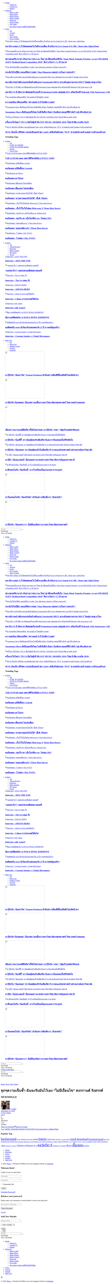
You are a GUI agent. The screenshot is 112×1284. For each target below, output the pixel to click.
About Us (13, 5)
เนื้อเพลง (77, 1145)
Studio (95, 1141)
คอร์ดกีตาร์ (45, 1145)
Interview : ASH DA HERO (17, 289)
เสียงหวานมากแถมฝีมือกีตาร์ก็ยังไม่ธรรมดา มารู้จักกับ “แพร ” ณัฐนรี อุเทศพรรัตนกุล (42, 430)
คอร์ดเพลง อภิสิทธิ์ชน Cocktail (18, 168)
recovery (79, 1141)
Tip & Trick (14, 151)
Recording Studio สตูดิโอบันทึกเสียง (23, 27)
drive (105, 1139)
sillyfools (84, 1141)
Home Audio (14, 22)
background (8, 1139)
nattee (14, 1109)
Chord (49, 1139)
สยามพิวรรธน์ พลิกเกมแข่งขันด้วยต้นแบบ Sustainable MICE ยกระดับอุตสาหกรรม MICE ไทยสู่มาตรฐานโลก (53, 82)
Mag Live (8, 340)
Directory (8, 10)
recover (74, 1141)
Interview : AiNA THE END (17, 261)
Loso (40, 1141)
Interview (13, 249)
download (82, 1138)
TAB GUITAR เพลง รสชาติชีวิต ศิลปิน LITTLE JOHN (29, 158)
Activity (12, 33)
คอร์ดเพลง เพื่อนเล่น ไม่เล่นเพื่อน (19, 188)
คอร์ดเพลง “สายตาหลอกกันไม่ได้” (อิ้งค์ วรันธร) (26, 198)
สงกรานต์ (47, 1129)
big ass (18, 1139)
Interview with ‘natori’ (15, 308)
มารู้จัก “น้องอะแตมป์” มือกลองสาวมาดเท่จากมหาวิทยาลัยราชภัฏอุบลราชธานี (40, 460)
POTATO (65, 1141)
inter (32, 1141)
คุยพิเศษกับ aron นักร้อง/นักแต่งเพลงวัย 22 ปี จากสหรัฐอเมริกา (32, 327)
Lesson (7, 141)
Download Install (96, 1139)
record (70, 1141)
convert (57, 1139)
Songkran (40, 1129)
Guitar (12, 1141)
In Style (12, 348)
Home (7, 3)
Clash (53, 1139)
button (42, 1139)
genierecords (5, 1141)
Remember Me (9, 1184)
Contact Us (13, 7)
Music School (14, 18)
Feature (7, 243)
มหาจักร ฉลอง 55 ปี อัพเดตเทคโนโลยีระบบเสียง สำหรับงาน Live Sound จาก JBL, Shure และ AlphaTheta (52, 46)
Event (12, 35)
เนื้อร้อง (68, 1146)
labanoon (36, 1141)
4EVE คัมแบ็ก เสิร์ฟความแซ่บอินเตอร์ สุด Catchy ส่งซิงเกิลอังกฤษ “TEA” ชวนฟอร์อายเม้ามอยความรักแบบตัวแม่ (55, 132)
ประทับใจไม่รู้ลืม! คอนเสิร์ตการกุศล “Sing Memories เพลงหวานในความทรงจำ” (40, 72)
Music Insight (14, 251)
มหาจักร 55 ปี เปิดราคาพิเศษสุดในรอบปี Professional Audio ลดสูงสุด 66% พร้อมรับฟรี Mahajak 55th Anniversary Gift (57, 92)
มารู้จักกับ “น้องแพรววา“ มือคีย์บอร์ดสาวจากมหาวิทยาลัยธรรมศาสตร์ (36, 524)
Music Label (14, 12)
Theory (12, 149)
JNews (9, 1164)
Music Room (14, 16)
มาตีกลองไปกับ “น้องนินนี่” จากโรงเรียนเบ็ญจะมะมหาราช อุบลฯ (33, 470)
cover (68, 1139)
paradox (55, 1141)
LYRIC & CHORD (16, 145)
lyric (43, 1141)
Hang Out (13, 344)
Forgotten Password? (8, 1192)
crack (73, 1139)
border (35, 1139)
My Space (13, 253)
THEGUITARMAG (102, 1141)
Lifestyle (13, 350)
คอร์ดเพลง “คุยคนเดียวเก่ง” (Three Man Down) (26, 228)
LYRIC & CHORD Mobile (19, 147)
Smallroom (90, 1141)
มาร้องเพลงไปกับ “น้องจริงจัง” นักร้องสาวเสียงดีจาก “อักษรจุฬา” (33, 497)
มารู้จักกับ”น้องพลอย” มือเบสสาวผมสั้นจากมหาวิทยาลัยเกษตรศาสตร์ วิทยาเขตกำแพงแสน (45, 402)
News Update (14, 39)
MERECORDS (10, 1129)
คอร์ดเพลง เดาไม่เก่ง (14, 178)
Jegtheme (50, 1164)
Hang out (13, 20)
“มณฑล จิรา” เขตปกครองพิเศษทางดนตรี (23, 270)
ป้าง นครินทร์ (62, 1145)
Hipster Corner (15, 346)
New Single (14, 37)
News (7, 29)
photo (60, 1141)
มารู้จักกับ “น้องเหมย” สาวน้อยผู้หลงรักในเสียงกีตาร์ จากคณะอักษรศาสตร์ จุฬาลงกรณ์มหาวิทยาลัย (48, 450)
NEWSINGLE (32, 1129)
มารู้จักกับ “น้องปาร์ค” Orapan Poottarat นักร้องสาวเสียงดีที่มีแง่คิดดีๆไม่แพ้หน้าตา (42, 375)
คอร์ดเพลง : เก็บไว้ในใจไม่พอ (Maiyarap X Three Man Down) (32, 208)
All (11, 31)
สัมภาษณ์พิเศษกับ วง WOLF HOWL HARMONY (27, 317)
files (108, 1139)
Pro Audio (13, 24)
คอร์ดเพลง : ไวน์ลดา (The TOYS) (20, 238)
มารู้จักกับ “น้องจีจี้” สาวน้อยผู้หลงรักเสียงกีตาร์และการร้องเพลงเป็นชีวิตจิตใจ (39, 440)
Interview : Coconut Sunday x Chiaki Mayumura (27, 336)
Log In (3, 1212)
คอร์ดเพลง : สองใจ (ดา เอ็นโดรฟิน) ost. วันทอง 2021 (28, 218)
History (12, 9)
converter (63, 1139)
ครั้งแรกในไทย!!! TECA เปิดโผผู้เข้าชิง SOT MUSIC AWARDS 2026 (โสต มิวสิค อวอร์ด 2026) (47, 122)
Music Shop (14, 14)
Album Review (15, 247)
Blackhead (23, 1139)
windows (14, 1145)
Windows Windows (25, 1145)
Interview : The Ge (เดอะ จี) (17, 280)
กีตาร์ (35, 1146)
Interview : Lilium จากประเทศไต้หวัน (22, 299)
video (3, 1145)
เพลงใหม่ (54, 1129)
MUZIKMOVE (21, 1129)
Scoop (12, 255)
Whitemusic (9, 1145)
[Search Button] (22, 529)
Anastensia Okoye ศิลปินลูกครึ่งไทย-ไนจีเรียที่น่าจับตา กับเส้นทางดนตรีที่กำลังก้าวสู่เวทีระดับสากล (48, 112)
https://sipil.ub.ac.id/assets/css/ (23, 1141)
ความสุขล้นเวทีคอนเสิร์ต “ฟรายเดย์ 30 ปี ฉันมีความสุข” (30, 102)
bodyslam (29, 1139)
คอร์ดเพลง (56, 1145)
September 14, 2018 (8, 1111)
